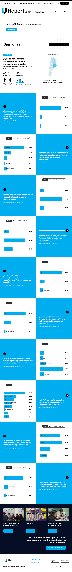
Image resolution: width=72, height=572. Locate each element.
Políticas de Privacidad (47, 3)
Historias (67, 12)
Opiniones (58, 12)
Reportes (38, 3)
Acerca (30, 3)
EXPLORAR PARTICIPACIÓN (55, 548)
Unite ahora (65, 3)
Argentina (39, 12)
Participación (23, 3)
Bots (34, 3)
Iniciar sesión (65, 566)
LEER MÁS (8, 531)
